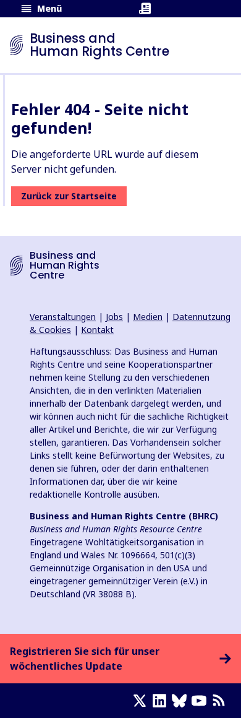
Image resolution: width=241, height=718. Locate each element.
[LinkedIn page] (162, 700)
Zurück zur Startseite (69, 196)
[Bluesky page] (182, 700)
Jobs (114, 316)
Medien (148, 316)
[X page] (142, 700)
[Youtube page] (201, 700)
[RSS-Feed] (221, 700)
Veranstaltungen (63, 316)
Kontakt (97, 329)
